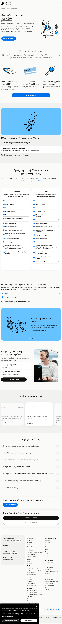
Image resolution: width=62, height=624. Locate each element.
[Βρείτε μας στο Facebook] (45, 609)
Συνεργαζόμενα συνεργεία (33, 546)
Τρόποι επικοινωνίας (32, 600)
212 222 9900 (6, 553)
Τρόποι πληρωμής (31, 598)
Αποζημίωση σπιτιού (32, 592)
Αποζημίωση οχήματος (33, 590)
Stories (47, 589)
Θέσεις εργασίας (49, 583)
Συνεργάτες (48, 569)
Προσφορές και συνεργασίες (34, 594)
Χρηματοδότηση (49, 567)
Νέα (46, 587)
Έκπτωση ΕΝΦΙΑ (49, 562)
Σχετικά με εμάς (49, 579)
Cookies (48, 617)
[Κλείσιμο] (36, 606)
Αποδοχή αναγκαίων (7, 616)
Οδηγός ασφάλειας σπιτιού (52, 555)
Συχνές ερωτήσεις (31, 556)
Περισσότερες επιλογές (11, 620)
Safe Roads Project (49, 585)
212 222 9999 (6, 547)
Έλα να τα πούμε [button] (32, 522)
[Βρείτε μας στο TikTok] (59, 609)
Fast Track (29, 596)
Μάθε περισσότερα (39, 330)
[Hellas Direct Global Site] (6, 3)
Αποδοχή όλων (29, 620)
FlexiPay (29, 544)
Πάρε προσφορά (8, 38)
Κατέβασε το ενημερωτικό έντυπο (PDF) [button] (17, 301)
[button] (59, 3)
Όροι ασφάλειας (31, 554)
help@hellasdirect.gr (8, 559)
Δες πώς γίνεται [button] (14, 379)
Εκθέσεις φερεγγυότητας (51, 581)
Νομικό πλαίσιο (57, 617)
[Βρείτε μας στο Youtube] (51, 609)
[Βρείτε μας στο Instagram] (48, 609)
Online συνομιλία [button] (7, 538)
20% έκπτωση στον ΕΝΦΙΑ (31, 181)
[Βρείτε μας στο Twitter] (56, 609)
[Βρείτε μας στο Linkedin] (53, 609)
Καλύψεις (29, 542)
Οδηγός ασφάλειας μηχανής (34, 570)
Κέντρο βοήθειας (31, 602)
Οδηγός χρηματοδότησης (51, 571)
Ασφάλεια (29, 540)
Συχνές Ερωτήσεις (31, 517)
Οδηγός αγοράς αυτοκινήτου (34, 552)
